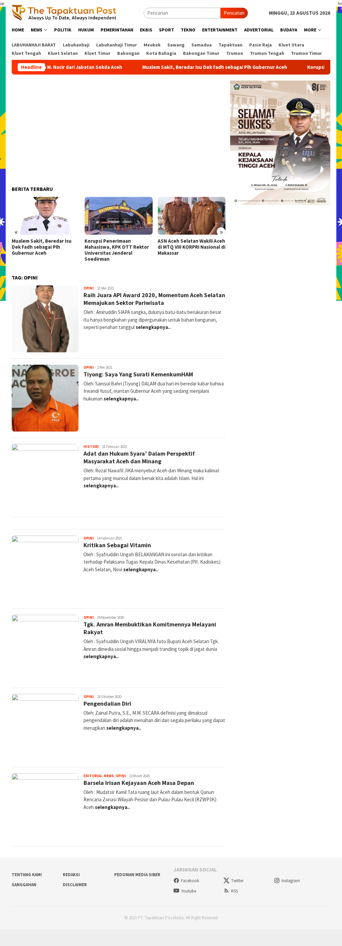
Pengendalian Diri (107, 703)
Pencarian (234, 13)
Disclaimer (75, 885)
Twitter (237, 880)
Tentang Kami (27, 874)
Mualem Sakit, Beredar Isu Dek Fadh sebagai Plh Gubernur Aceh (195, 67)
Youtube (188, 891)
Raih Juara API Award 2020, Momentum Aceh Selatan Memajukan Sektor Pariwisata (154, 299)
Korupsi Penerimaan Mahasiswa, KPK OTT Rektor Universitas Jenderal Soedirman (116, 250)
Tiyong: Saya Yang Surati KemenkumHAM (138, 374)
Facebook (190, 880)
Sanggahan (24, 885)
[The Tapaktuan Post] (64, 12)
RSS (234, 891)
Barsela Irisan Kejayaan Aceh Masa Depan (138, 783)
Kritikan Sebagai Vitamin (117, 545)
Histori (91, 446)
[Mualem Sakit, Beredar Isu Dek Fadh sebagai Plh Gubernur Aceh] (45, 216)
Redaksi (71, 874)
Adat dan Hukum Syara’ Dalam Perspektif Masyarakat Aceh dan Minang (139, 457)
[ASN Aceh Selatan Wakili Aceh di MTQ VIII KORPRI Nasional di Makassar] (191, 216)
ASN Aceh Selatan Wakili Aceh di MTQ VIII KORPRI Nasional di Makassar (191, 247)
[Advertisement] (118, 127)
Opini (88, 288)
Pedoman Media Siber (137, 874)
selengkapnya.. (153, 327)
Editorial (92, 776)
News (109, 776)
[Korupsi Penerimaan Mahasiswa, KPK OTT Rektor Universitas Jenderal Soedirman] (118, 216)
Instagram (291, 880)
